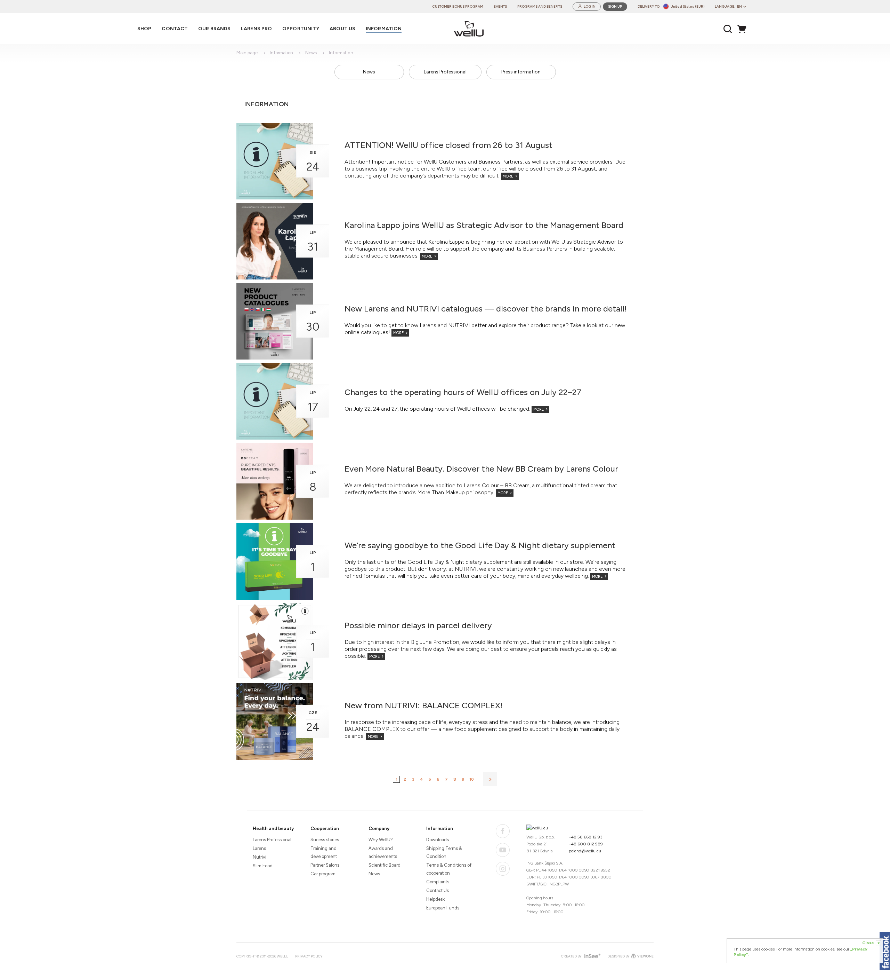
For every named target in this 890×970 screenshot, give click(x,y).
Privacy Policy (309, 956)
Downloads (437, 839)
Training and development (323, 852)
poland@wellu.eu (585, 851)
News (311, 52)
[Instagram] (503, 869)
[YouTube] (503, 850)
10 (471, 779)
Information (281, 52)
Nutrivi (259, 857)
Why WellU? (381, 839)
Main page (247, 52)
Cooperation (324, 828)
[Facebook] (503, 831)
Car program (322, 873)
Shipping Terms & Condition (444, 852)
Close (871, 942)
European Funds (442, 907)
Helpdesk (435, 899)
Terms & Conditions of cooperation (448, 869)
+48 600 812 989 (586, 844)
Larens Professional (445, 72)
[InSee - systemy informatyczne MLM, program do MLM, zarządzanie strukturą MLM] (591, 956)
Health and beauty (273, 828)
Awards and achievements (383, 852)
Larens (259, 848)
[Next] (490, 779)
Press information (521, 72)
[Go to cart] (743, 28)
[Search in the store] (728, 28)
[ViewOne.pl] (642, 956)
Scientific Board (384, 865)
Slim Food (263, 865)
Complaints (437, 881)
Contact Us (437, 890)
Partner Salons (324, 865)
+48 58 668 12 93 (585, 837)
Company (379, 828)
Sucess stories (324, 839)
